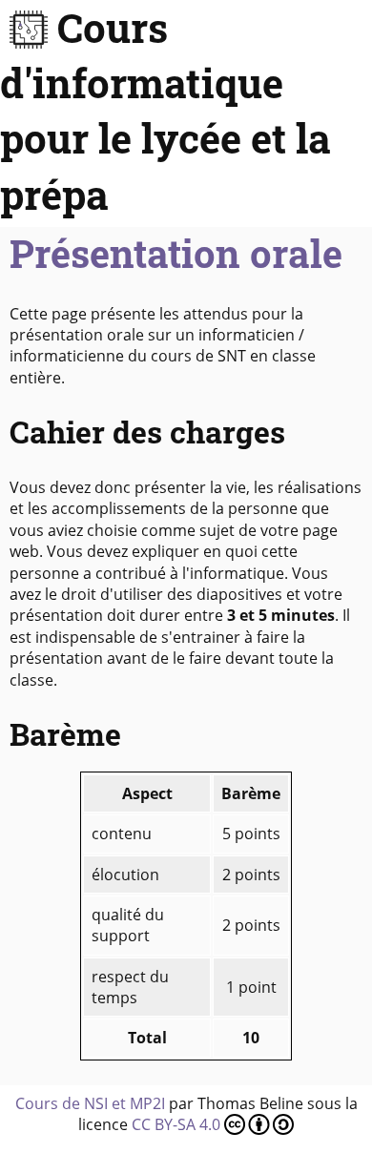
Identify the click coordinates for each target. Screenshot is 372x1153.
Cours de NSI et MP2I (90, 1103)
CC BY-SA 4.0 (178, 1124)
